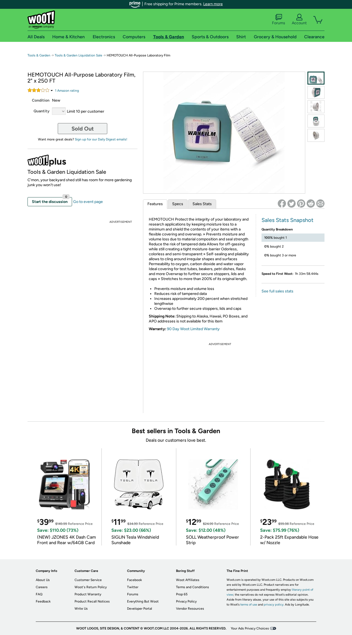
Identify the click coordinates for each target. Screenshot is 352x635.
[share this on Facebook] (282, 203)
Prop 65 (182, 594)
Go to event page (88, 201)
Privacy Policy (186, 601)
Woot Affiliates (187, 580)
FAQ (39, 594)
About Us (43, 580)
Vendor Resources (190, 608)
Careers (42, 587)
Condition (41, 100)
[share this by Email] (320, 203)
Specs (177, 204)
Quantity (42, 111)
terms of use (248, 604)
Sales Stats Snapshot (288, 220)
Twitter (132, 587)
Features (155, 204)
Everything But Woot (143, 601)
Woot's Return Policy (91, 587)
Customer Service (88, 580)
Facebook (134, 580)
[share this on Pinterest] (301, 203)
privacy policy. (274, 604)
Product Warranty (88, 594)
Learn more (213, 4)
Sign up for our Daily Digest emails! (101, 139)
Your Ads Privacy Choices (250, 628)
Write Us (81, 608)
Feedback (43, 601)
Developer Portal (139, 608)
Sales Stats (202, 204)
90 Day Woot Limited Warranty (193, 329)
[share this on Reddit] (311, 203)
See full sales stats (277, 291)
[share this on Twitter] (291, 203)
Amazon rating (67, 91)
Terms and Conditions (192, 587)
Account (299, 23)
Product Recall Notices (92, 601)
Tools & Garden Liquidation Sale (78, 55)
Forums (278, 23)
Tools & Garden (39, 55)
